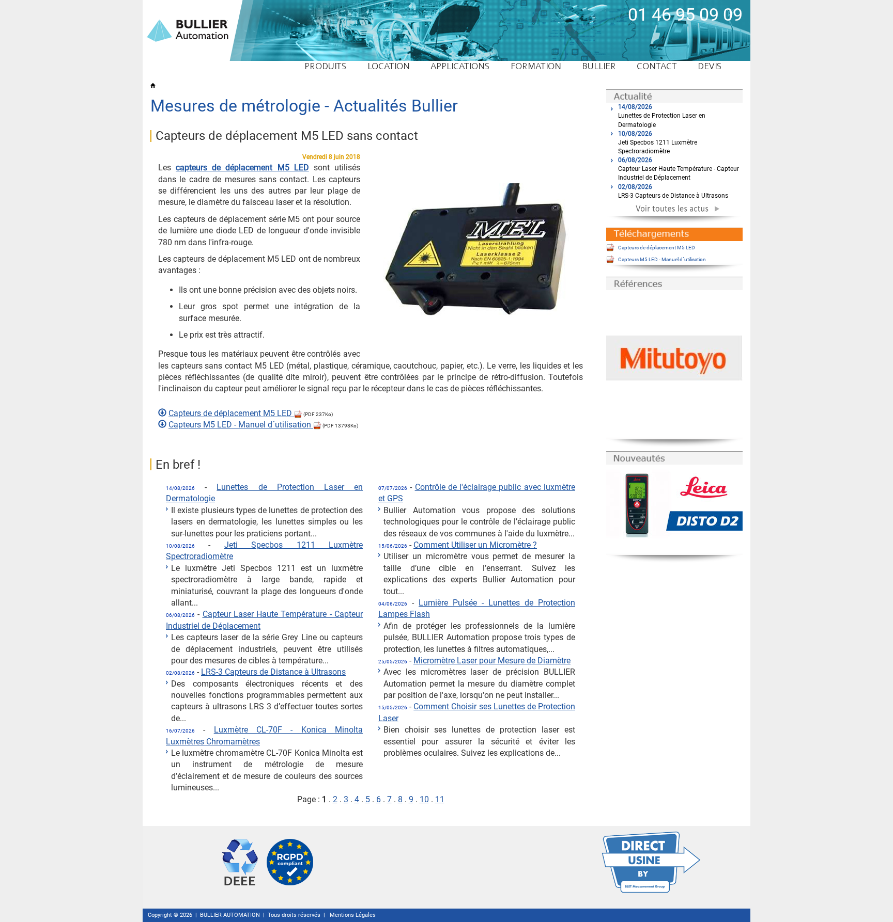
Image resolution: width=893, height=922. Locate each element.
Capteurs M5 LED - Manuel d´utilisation (240, 425)
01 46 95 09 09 (685, 15)
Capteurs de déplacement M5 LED (231, 413)
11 (439, 799)
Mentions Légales (353, 915)
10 (424, 799)
